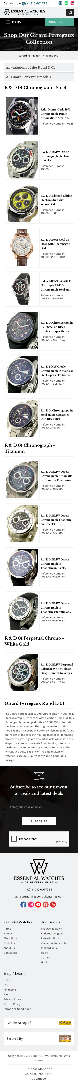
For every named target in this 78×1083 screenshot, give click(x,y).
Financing (10, 989)
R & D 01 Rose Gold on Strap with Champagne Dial (55, 244)
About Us (55, 22)
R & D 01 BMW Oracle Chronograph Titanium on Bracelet (56, 520)
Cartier (45, 957)
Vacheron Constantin (54, 943)
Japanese (39, 1078)
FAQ (6, 985)
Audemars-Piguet (52, 933)
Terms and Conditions (17, 1009)
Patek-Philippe (50, 938)
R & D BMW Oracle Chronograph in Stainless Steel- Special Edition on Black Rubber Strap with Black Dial (57, 371)
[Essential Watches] (24, 12)
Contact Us (10, 952)
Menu (16, 21)
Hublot (45, 962)
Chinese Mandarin (39, 1069)
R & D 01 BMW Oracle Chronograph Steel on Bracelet (55, 156)
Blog (6, 994)
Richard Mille (49, 948)
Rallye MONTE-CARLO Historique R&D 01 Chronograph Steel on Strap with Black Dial (56, 286)
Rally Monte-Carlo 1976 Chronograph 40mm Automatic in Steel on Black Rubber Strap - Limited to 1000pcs (55, 114)
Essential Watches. (44, 1056)
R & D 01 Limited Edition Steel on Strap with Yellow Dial (56, 200)
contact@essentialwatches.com (41, 896)
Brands (8, 933)
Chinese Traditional (39, 1074)
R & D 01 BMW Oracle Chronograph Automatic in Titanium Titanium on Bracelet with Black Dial (57, 476)
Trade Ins (9, 943)
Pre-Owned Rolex (51, 928)
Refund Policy (12, 1004)
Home (7, 928)
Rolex (44, 952)
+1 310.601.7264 (37, 3)
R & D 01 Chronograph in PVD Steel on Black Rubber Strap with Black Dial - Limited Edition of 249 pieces (57, 327)
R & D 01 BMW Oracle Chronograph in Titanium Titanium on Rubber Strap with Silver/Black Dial (55, 608)
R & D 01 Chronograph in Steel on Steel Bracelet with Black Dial (57, 414)
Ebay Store (10, 938)
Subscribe (38, 821)
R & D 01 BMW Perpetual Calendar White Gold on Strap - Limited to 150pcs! (57, 669)
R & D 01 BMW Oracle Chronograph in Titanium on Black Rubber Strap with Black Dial (56, 564)
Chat (7, 980)
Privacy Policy (12, 999)
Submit (70, 12)
